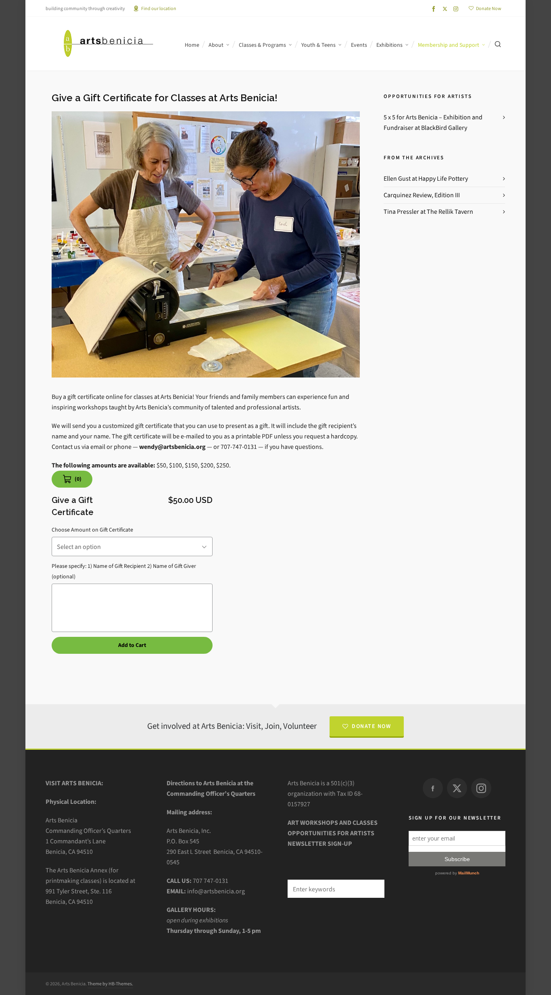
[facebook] (435, 9)
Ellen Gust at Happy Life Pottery (426, 178)
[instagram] (457, 8)
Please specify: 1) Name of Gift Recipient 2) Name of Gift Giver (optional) (124, 571)
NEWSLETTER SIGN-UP (320, 843)
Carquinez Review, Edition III (422, 195)
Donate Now (488, 8)
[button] (374, 889)
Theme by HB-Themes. (110, 983)
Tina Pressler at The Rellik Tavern (428, 211)
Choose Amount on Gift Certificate (92, 530)
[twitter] (446, 8)
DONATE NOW (371, 726)
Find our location (158, 8)
